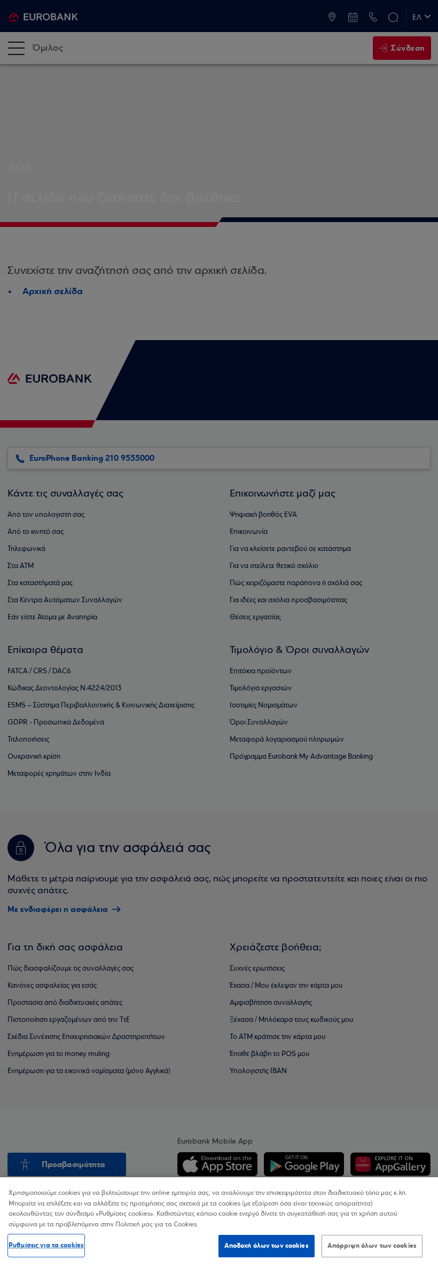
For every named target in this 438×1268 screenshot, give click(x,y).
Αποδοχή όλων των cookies (266, 1245)
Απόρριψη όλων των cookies (372, 1245)
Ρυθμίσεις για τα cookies (46, 1245)
